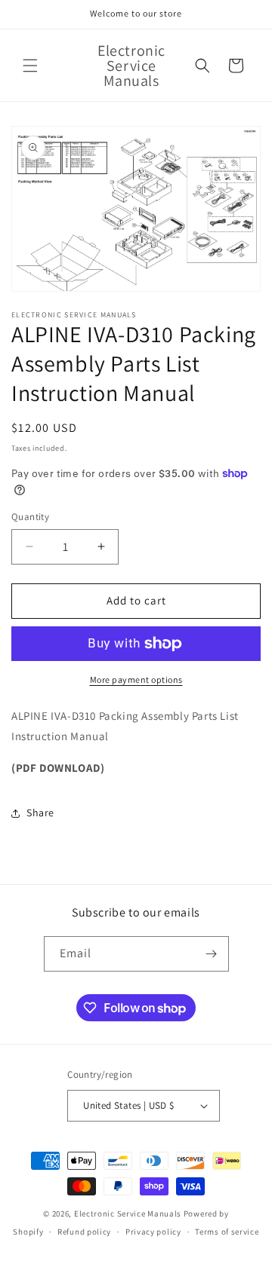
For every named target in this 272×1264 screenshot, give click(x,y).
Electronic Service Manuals (127, 1213)
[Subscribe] (211, 954)
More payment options (136, 679)
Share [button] (40, 812)
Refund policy (84, 1231)
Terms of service (226, 1231)
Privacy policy (153, 1231)
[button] (30, 65)
